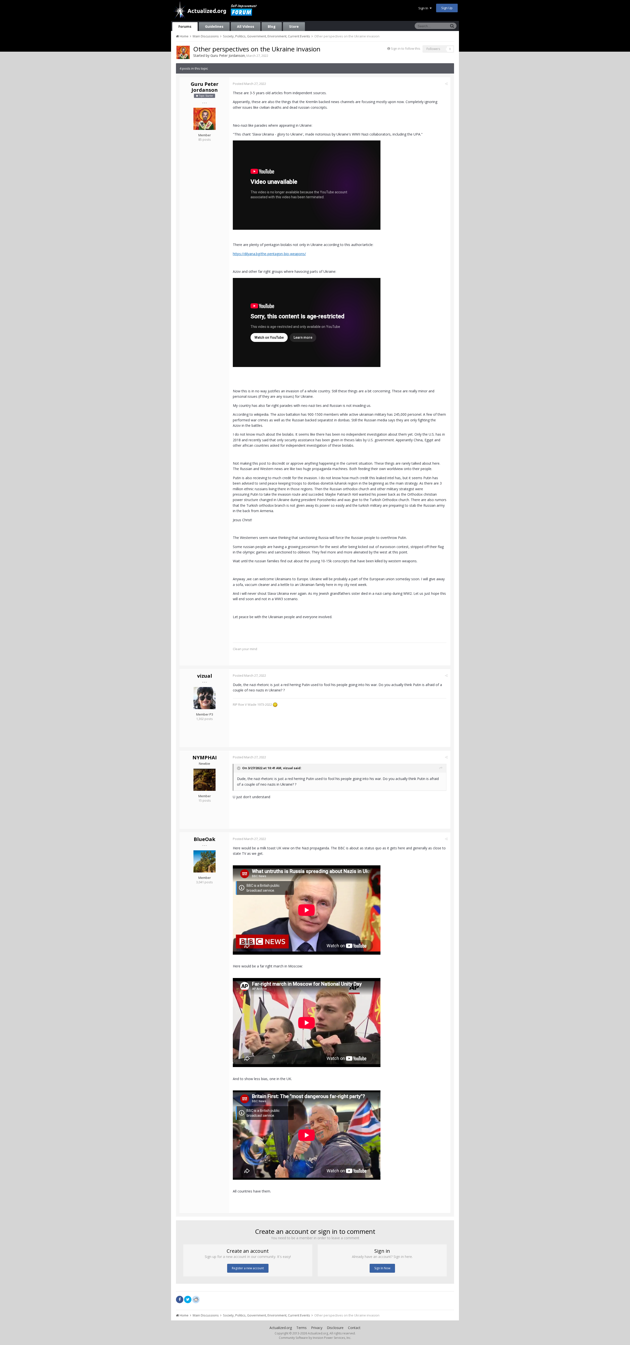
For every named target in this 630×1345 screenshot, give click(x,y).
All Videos (245, 26)
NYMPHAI (204, 757)
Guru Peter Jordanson (227, 55)
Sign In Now (382, 1268)
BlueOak (204, 839)
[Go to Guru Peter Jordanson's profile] (183, 52)
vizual (204, 675)
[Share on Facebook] (179, 1299)
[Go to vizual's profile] (204, 698)
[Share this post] (446, 83)
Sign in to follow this (405, 48)
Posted (249, 83)
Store (294, 26)
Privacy (316, 1327)
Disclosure (335, 1327)
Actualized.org (280, 1327)
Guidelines (214, 26)
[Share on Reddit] (196, 1299)
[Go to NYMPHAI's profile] (204, 780)
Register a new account (248, 1268)
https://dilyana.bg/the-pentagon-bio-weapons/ (269, 253)
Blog (272, 26)
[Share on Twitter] (187, 1299)
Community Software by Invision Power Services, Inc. (315, 1338)
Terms (301, 1327)
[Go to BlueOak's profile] (204, 861)
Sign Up (447, 8)
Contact (354, 1327)
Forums (184, 26)
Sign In (424, 8)
